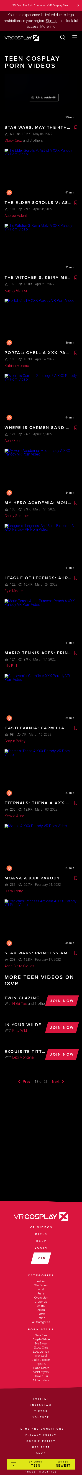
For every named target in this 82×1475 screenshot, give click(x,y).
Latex (41, 1313)
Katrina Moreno (17, 366)
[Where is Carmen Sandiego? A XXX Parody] (41, 398)
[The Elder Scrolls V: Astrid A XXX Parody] (41, 173)
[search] (62, 37)
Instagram (41, 1405)
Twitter (41, 1399)
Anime (41, 1305)
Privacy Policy (41, 1435)
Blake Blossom (41, 1359)
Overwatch (41, 1297)
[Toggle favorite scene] (76, 128)
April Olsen (13, 440)
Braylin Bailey (15, 741)
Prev (26, 1081)
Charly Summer (17, 516)
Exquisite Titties (25, 1051)
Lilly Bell (11, 666)
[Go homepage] (28, 38)
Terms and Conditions (41, 1429)
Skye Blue (41, 1335)
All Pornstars (41, 1380)
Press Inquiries (41, 1471)
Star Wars (41, 1285)
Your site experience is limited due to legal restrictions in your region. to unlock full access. (41, 21)
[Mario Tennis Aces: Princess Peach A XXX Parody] (41, 623)
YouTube (41, 1417)
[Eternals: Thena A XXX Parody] (41, 773)
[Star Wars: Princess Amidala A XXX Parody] (41, 923)
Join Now (62, 1001)
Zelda (41, 1309)
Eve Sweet (41, 1343)
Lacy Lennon (41, 1351)
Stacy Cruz (13, 140)
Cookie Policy (41, 1441)
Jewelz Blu (41, 1376)
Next (56, 1081)
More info (48, 26)
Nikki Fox (19, 1004)
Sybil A (41, 1363)
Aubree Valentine (18, 215)
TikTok (41, 1411)
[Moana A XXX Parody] (41, 848)
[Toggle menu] (74, 37)
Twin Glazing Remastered (25, 997)
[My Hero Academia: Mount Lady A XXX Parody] (41, 473)
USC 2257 (41, 1447)
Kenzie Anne (14, 816)
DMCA (41, 1453)
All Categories (41, 1322)
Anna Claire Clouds (19, 966)
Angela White (41, 1339)
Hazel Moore (41, 1367)
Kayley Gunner (16, 290)
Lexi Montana (23, 1057)
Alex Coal (41, 1355)
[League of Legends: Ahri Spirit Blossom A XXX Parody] (41, 548)
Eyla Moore (14, 591)
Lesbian (41, 1281)
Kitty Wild (19, 1030)
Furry (41, 1293)
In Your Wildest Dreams (25, 1024)
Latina (41, 1318)
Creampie (41, 1301)
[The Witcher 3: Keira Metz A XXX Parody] (41, 248)
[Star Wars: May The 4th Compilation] (41, 98)
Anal (41, 1289)
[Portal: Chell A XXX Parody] (41, 323)
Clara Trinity (14, 891)
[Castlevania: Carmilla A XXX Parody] (41, 698)
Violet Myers (41, 1372)
